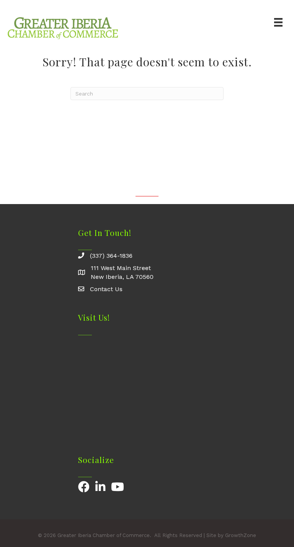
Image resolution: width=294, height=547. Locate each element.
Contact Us (106, 289)
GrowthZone (240, 535)
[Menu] (278, 22)
